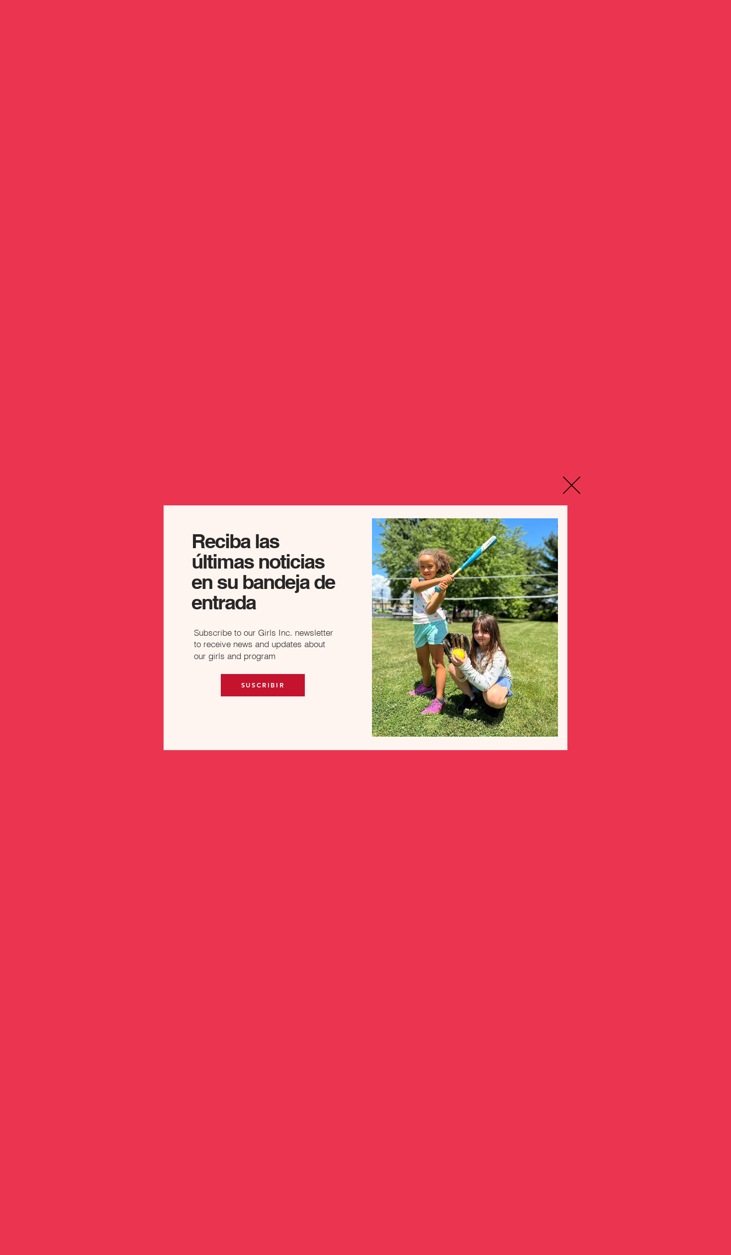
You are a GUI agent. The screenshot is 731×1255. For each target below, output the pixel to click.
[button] (571, 485)
